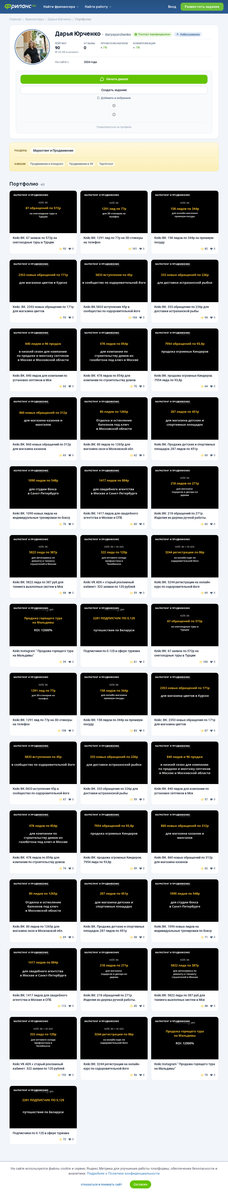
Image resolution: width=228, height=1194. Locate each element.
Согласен (140, 1184)
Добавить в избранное (115, 98)
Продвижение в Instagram (46, 163)
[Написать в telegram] (114, 105)
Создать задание (114, 90)
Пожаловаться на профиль (114, 127)
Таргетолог (106, 163)
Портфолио (23, 183)
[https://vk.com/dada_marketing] (114, 114)
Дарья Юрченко (78, 33)
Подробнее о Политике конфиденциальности (123, 1173)
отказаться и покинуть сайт (101, 1184)
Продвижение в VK (81, 163)
